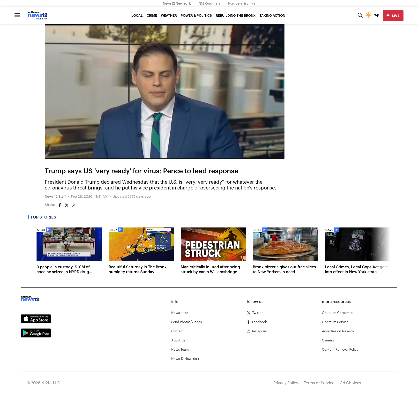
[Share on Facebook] (60, 205)
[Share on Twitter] (66, 205)
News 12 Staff (55, 196)
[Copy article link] (73, 205)
